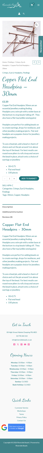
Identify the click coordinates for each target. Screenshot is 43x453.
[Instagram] (21, 344)
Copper (17, 195)
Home (4, 62)
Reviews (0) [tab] (7, 217)
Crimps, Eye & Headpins (12, 72)
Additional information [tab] (12, 212)
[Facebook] (14, 344)
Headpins (25, 195)
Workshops (21, 411)
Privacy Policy (21, 417)
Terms (21, 414)
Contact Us (21, 420)
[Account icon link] (19, 14)
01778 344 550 (21, 336)
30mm (10, 195)
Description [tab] (7, 207)
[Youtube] (25, 344)
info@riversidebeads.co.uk (22, 340)
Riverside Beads (21, 446)
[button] (24, 14)
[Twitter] (18, 344)
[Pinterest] (29, 344)
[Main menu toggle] (38, 5)
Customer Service (21, 408)
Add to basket (29, 178)
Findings (11, 62)
